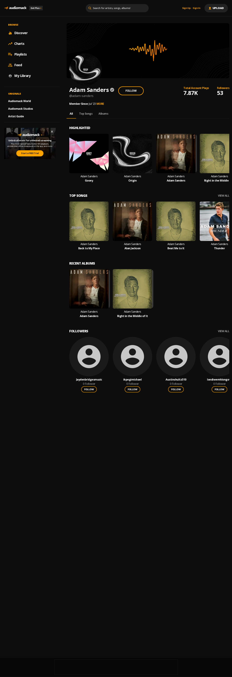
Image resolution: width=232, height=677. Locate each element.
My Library (22, 76)
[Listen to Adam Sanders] (176, 153)
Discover (21, 33)
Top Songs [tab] (86, 113)
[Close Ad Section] (52, 131)
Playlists (20, 54)
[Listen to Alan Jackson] (132, 221)
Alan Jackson (132, 248)
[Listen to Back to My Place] (89, 221)
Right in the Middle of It (132, 316)
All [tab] (71, 113)
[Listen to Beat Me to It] (176, 221)
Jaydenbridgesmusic (89, 379)
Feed (18, 65)
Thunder (219, 248)
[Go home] (15, 8)
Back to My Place (89, 248)
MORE (100, 104)
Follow (131, 91)
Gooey (89, 180)
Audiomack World (19, 101)
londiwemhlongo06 (219, 379)
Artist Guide (16, 116)
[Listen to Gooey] (89, 153)
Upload (218, 8)
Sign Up (186, 8)
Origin (132, 180)
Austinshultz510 (176, 379)
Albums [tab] (103, 113)
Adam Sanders (89, 176)
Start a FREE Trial (30, 153)
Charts (19, 43)
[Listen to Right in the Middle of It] (132, 289)
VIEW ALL (223, 195)
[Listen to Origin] (132, 153)
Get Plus (36, 8)
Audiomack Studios (20, 109)
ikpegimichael (132, 379)
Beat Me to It (175, 248)
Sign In (196, 8)
